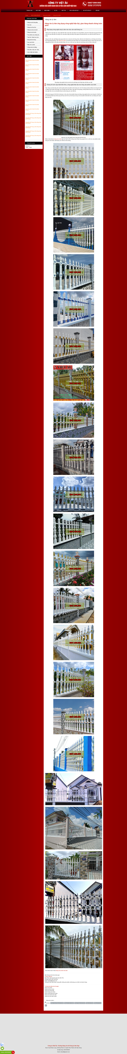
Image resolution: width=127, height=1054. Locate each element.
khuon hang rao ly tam (80, 1003)
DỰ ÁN (55, 10)
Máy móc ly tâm (31, 44)
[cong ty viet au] (30, 4)
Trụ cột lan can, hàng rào (33, 34)
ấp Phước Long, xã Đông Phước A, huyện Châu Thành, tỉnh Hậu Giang (65, 1047)
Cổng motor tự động (32, 47)
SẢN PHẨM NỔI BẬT (74, 10)
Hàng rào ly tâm (47, 15)
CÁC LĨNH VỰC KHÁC (32, 52)
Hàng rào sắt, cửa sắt (32, 29)
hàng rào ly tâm (57, 139)
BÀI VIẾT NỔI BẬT (87, 10)
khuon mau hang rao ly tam (57, 1003)
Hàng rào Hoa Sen (31, 27)
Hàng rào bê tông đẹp (32, 22)
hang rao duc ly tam (69, 1003)
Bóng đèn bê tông (31, 39)
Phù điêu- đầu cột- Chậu (33, 49)
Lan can (29, 24)
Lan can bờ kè (30, 42)
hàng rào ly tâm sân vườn (62, 970)
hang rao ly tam (89, 1003)
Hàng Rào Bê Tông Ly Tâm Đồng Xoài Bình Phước (33, 114)
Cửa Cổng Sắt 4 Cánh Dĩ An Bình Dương (32, 61)
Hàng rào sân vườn (31, 32)
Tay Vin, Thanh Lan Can (33, 37)
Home (26, 15)
